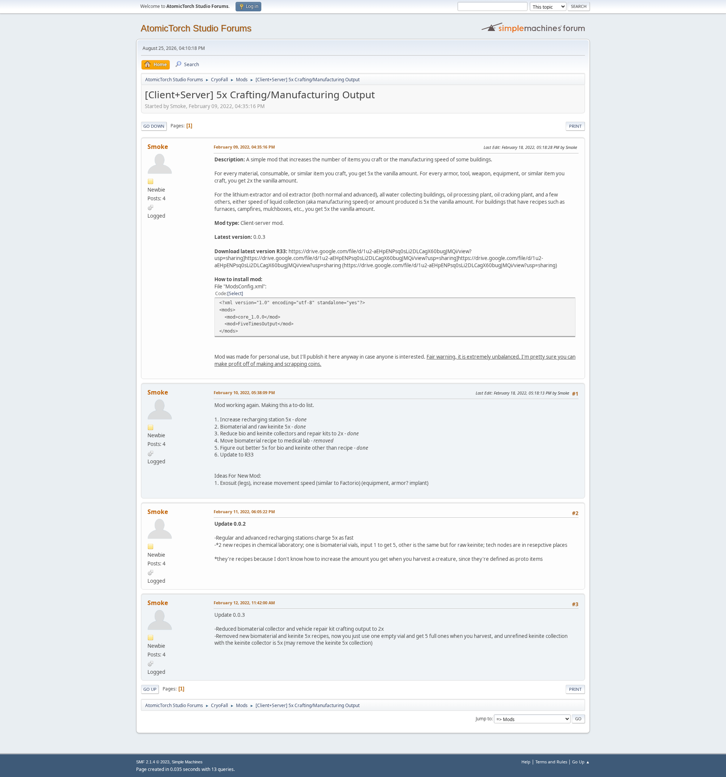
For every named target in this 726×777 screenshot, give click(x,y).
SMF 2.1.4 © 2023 (152, 762)
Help (526, 762)
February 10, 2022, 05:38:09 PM (244, 392)
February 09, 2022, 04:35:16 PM (244, 147)
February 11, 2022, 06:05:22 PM (244, 511)
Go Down (153, 126)
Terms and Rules (551, 762)
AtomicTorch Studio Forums (196, 28)
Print (575, 126)
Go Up (150, 689)
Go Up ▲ (581, 762)
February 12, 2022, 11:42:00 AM (244, 602)
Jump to (484, 718)
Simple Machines (187, 762)
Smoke (157, 146)
